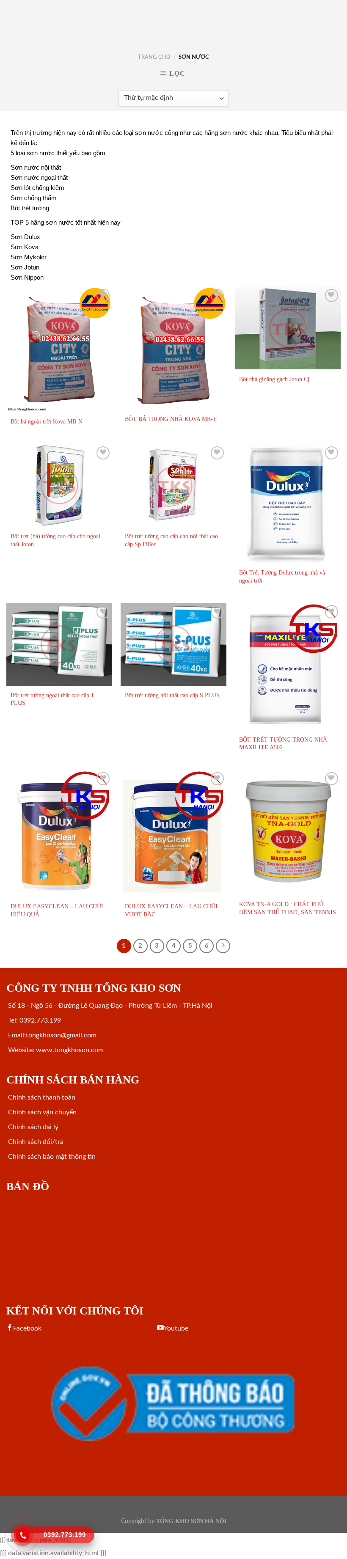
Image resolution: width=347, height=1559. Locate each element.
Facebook (27, 1328)
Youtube (176, 1328)
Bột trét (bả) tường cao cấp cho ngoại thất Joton (55, 540)
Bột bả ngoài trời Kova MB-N (47, 421)
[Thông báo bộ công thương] (173, 1403)
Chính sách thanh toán (40, 1097)
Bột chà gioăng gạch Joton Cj (274, 379)
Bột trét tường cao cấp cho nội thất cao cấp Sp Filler (171, 540)
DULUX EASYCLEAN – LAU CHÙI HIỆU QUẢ (57, 910)
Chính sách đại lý (32, 1127)
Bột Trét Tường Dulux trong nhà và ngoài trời (282, 576)
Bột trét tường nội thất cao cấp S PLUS (172, 695)
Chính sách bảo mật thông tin (51, 1156)
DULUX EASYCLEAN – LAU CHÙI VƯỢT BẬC (171, 910)
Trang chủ (154, 57)
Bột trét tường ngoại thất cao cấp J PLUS (52, 699)
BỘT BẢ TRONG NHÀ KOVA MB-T (171, 418)
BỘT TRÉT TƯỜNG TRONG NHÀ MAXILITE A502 (283, 743)
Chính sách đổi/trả (34, 1141)
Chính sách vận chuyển (41, 1112)
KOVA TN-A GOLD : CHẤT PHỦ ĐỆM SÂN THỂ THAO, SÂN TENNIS (287, 908)
